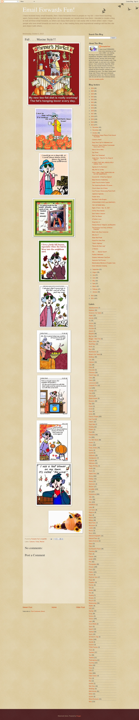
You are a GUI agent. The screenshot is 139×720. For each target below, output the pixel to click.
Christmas (92, 372)
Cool (90, 388)
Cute (90, 393)
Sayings (91, 611)
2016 (92, 116)
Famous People (93, 416)
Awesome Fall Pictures (99, 260)
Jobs (90, 497)
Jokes (90, 499)
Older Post (80, 607)
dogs (90, 403)
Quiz (90, 587)
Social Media (92, 624)
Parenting (91, 551)
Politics (91, 572)
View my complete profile (96, 79)
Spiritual (91, 631)
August (94, 272)
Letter (90, 507)
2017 (92, 113)
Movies (91, 530)
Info (90, 491)
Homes (91, 481)
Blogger (78, 716)
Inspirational (92, 494)
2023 (92, 97)
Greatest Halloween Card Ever (101, 257)
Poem (90, 569)
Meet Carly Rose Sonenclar (100, 232)
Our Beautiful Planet (95, 549)
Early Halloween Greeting (99, 266)
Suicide (91, 642)
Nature (91, 543)
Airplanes (91, 310)
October (95, 133)
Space (91, 626)
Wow (90, 701)
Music (90, 533)
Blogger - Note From (95, 339)
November (95, 130)
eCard (90, 409)
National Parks (93, 538)
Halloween (92, 463)
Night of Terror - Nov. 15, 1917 (101, 208)
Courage (91, 390)
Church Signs (93, 375)
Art (90, 320)
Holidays (91, 479)
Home (54, 607)
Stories (91, 639)
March (94, 286)
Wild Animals (92, 691)
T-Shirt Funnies (93, 647)
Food (90, 432)
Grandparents (93, 458)
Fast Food (92, 419)
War (90, 681)
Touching (91, 663)
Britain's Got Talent (94, 354)
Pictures (91, 567)
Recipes (91, 598)
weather (91, 683)
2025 (92, 91)
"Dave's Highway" (97, 243)
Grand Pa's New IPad (98, 240)
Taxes (90, 650)
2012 (92, 295)
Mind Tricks (92, 523)
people (91, 559)
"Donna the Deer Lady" (99, 246)
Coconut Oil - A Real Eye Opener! (102, 177)
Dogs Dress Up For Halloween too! (102, 142)
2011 (92, 298)
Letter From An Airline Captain (101, 182)
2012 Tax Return (97, 216)
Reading (91, 595)
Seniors (91, 618)
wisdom (91, 696)
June (94, 278)
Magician (91, 512)
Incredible (92, 489)
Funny (37, 541)
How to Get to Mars (98, 149)
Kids (90, 502)
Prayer (91, 580)
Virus (90, 678)
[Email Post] (51, 539)
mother (91, 528)
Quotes (91, 590)
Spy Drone (95, 152)
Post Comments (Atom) (38, 611)
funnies (91, 442)
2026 (92, 88)
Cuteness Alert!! (97, 139)
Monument (92, 525)
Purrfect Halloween (97, 254)
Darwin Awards (93, 398)
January (95, 292)
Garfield (91, 453)
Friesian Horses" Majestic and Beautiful (103, 225)
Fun (90, 437)
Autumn (91, 331)
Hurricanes (92, 484)
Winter (91, 694)
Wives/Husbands (94, 699)
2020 (92, 105)
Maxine (42, 541)
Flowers (91, 429)
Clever (91, 380)
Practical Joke (93, 577)
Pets (90, 561)
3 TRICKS (95, 249)
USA (90, 670)
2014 (92, 122)
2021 (92, 102)
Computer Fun (93, 385)
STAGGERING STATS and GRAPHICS (103, 202)
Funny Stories (93, 447)
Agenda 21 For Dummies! (99, 167)
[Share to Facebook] (60, 539)
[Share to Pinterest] (62, 539)
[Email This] (55, 539)
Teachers (91, 652)
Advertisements (93, 307)
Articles (91, 323)
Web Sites (92, 686)
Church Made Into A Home (100, 188)
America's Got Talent (95, 313)
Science (91, 616)
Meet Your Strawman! (98, 155)
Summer (91, 644)
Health (91, 468)
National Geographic (95, 536)
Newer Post (27, 607)
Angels (91, 315)
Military (91, 520)
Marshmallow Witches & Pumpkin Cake (103, 263)
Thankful (91, 657)
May (93, 280)
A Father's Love (96, 219)
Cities (90, 377)
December (95, 127)
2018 (92, 111)
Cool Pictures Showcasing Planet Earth (103, 191)
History (91, 476)
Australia (91, 328)
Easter (91, 406)
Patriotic (91, 556)
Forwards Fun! (105, 46)
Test (90, 655)
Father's (91, 422)
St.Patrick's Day (93, 637)
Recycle (91, 600)
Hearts (91, 471)
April (94, 283)
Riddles (91, 606)
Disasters (91, 401)
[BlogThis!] (57, 539)
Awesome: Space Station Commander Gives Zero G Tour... (103, 146)
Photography (92, 564)
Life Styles (92, 510)
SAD (90, 608)
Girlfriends (92, 455)
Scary (90, 613)
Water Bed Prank (97, 237)
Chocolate (92, 370)
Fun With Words (93, 440)
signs (90, 621)
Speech (91, 629)
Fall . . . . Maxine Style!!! (99, 252)
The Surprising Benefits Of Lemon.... (103, 185)
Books (91, 346)
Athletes (91, 326)
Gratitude (91, 460)
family (90, 414)
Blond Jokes (92, 341)
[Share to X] (58, 539)
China (90, 367)
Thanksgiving (93, 660)
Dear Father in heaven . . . (100, 213)
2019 (92, 108)
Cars (90, 359)
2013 (92, 125)
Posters (91, 574)
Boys (90, 349)
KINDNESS (92, 504)
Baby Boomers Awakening (100, 180)
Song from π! (96, 222)
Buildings (91, 357)
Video (90, 673)
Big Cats (91, 336)
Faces (90, 411)
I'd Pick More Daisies (98, 211)
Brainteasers (92, 352)
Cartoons (32, 541)
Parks (90, 554)
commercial (92, 383)
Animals (91, 318)
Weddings (92, 688)
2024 (92, 94)
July (93, 275)
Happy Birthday (93, 466)
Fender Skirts (96, 196)
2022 (92, 99)
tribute (90, 665)
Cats (90, 365)
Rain (90, 593)
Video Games (93, 675)
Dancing (91, 396)
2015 (92, 119)
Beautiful (91, 333)
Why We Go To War (98, 169)
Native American (94, 541)
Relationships (93, 603)
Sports (91, 634)
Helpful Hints (92, 473)
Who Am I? (95, 235)
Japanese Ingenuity (98, 194)
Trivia (90, 668)
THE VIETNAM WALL (98, 205)
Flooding (91, 427)
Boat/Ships (92, 344)
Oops (90, 546)
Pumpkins (92, 582)
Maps (90, 515)
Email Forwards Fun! (49, 9)
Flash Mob (92, 424)
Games (91, 450)
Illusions (91, 486)
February (95, 289)
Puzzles (91, 585)
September (95, 269)
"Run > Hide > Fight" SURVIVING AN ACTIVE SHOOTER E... (103, 173)
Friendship (92, 434)
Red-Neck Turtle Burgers (99, 199)
